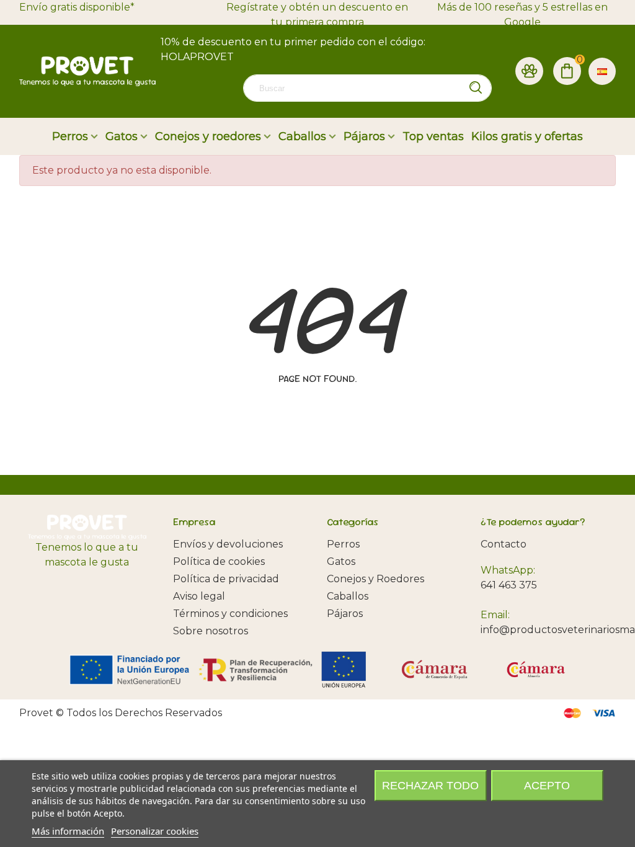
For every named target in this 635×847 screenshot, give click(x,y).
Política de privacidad (226, 579)
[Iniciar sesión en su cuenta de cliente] (529, 71)
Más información (68, 831)
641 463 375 (509, 585)
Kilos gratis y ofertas (527, 136)
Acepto (547, 785)
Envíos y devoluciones (228, 544)
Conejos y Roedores (375, 579)
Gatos (121, 136)
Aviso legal (199, 596)
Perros (70, 136)
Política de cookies (219, 561)
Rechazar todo (430, 785)
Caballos (302, 136)
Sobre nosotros (210, 631)
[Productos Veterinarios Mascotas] (87, 71)
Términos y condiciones (230, 613)
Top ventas (433, 136)
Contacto (503, 544)
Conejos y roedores (208, 136)
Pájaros (364, 136)
